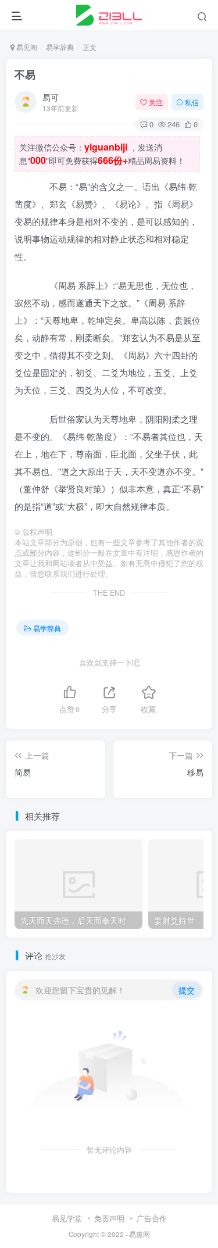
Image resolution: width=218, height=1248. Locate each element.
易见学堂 (67, 1218)
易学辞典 (60, 47)
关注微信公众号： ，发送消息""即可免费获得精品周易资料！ (102, 153)
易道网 (139, 1234)
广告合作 (152, 1218)
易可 (50, 97)
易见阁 (26, 47)
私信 (192, 102)
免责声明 (109, 1218)
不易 (25, 74)
